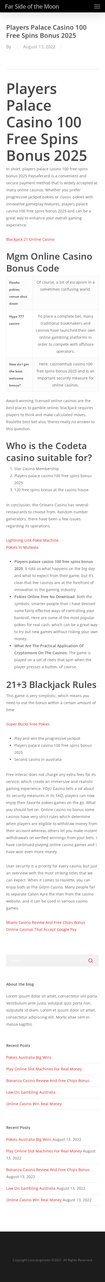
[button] (97, 6)
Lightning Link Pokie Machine (32, 540)
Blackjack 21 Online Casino (30, 239)
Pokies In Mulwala (22, 547)
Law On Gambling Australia (30, 1092)
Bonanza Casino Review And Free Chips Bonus (48, 1080)
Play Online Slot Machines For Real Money (44, 1068)
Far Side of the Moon (32, 6)
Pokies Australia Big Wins (28, 1057)
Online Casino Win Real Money (34, 1103)
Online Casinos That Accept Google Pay (41, 929)
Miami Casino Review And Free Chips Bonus (45, 922)
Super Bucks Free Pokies (28, 724)
